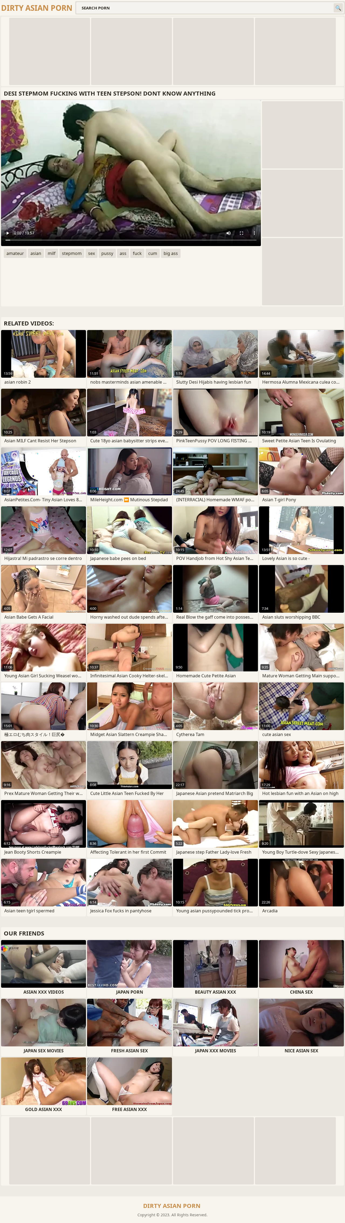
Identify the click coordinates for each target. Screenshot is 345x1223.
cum (152, 253)
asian (35, 253)
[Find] (338, 7)
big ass (171, 253)
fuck (137, 253)
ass (123, 253)
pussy (107, 253)
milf (52, 253)
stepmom (72, 253)
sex (91, 253)
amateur (15, 253)
